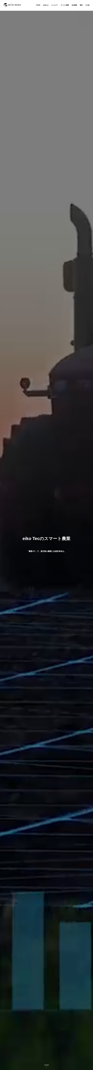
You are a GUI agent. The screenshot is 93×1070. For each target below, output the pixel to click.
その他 (87, 5)
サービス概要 (65, 5)
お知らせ (45, 5)
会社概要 (74, 5)
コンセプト (54, 5)
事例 (81, 5)
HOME (38, 5)
